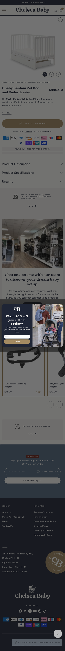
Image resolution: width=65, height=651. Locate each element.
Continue (17, 342)
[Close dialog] (61, 306)
